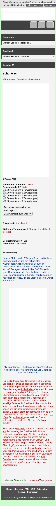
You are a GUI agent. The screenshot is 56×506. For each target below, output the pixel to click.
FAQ (27, 489)
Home (9, 489)
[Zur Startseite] (33, 24)
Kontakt (21, 492)
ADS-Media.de (45, 497)
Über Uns (18, 489)
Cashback (8, 51)
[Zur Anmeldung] (41, 24)
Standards (8, 37)
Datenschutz (43, 489)
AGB (32, 489)
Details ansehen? (34, 5)
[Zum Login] (50, 24)
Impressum (32, 492)
